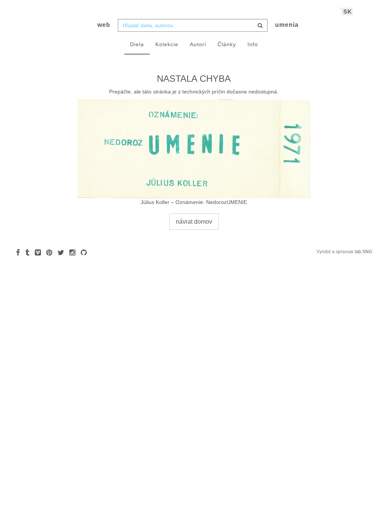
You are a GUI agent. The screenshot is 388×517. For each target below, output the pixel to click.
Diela (137, 44)
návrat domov (194, 221)
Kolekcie (166, 44)
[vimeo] (40, 252)
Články (226, 44)
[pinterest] (51, 252)
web (103, 25)
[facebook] (20, 252)
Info (252, 44)
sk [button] (347, 11)
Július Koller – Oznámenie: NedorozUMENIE (194, 202)
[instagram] (74, 252)
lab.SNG (363, 251)
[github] (86, 252)
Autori (198, 44)
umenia (287, 25)
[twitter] (63, 252)
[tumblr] (29, 252)
